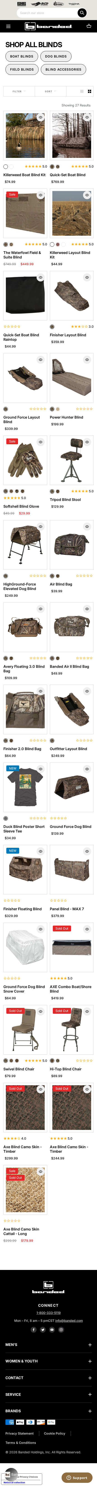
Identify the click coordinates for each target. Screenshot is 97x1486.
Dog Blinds (56, 56)
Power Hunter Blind (66, 417)
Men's (11, 1344)
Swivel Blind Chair (18, 1069)
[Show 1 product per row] (82, 91)
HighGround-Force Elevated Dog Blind (19, 586)
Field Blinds (22, 69)
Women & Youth (21, 1361)
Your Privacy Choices (26, 1476)
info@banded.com (69, 1320)
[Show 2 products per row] (89, 91)
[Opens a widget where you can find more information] (76, 1478)
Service (13, 1394)
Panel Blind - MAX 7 (67, 909)
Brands (13, 1411)
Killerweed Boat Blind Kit (24, 175)
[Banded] (48, 26)
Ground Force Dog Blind (70, 826)
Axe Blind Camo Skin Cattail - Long (21, 1231)
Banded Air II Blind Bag (69, 666)
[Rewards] (11, 1474)
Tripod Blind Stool (65, 499)
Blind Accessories (63, 69)
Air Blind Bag (61, 584)
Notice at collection (14, 1482)
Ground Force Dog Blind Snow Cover (24, 988)
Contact (14, 1377)
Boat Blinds (21, 56)
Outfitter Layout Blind (68, 748)
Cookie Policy (54, 1433)
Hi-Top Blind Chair (65, 1069)
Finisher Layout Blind (68, 335)
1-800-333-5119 (49, 1313)
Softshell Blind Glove (21, 506)
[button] (8, 26)
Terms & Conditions (20, 1443)
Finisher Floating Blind (22, 909)
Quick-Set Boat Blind (67, 175)
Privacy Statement (19, 1433)
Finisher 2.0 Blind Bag (22, 748)
